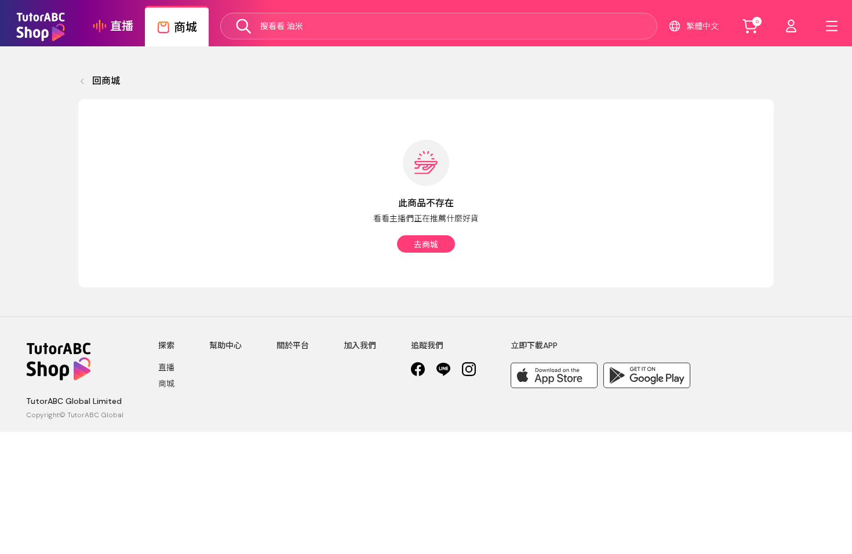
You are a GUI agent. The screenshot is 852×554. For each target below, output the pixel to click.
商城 (166, 383)
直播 (166, 367)
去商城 (426, 244)
